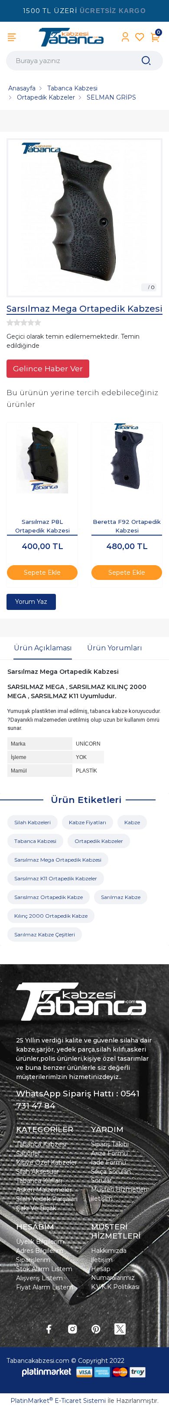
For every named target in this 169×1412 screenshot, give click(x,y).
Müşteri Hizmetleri (119, 1189)
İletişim (102, 1198)
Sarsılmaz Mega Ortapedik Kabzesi (57, 859)
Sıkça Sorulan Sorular (111, 1176)
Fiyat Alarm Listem (44, 1287)
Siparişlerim (33, 1260)
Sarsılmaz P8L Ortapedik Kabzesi (42, 526)
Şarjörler (28, 1153)
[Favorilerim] (139, 37)
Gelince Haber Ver (48, 368)
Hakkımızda (109, 1251)
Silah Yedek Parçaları (47, 1199)
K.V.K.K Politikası (115, 1287)
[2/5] (13, 322)
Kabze (132, 822)
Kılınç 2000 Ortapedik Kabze (51, 915)
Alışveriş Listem (39, 1278)
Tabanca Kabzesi (35, 841)
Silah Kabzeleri (32, 822)
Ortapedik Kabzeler (99, 841)
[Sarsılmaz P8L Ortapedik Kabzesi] (42, 458)
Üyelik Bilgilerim (40, 1241)
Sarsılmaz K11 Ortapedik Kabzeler (55, 878)
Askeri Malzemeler (44, 1190)
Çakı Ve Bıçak (36, 1208)
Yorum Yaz (31, 602)
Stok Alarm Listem (44, 1269)
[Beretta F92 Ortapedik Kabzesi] (126, 458)
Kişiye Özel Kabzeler (46, 1162)
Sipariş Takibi (110, 1144)
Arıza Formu (109, 1153)
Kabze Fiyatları (87, 822)
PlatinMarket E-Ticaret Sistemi (58, 1401)
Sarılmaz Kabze (120, 897)
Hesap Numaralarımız (113, 1273)
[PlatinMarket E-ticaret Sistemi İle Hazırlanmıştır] (47, 1372)
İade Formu (108, 1162)
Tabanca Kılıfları (39, 1181)
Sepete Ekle (42, 572)
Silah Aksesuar (37, 1172)
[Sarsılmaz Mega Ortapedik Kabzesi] (84, 218)
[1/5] (9, 322)
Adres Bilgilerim (39, 1251)
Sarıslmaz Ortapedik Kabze (48, 897)
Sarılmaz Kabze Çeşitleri (44, 934)
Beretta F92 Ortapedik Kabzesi (127, 526)
